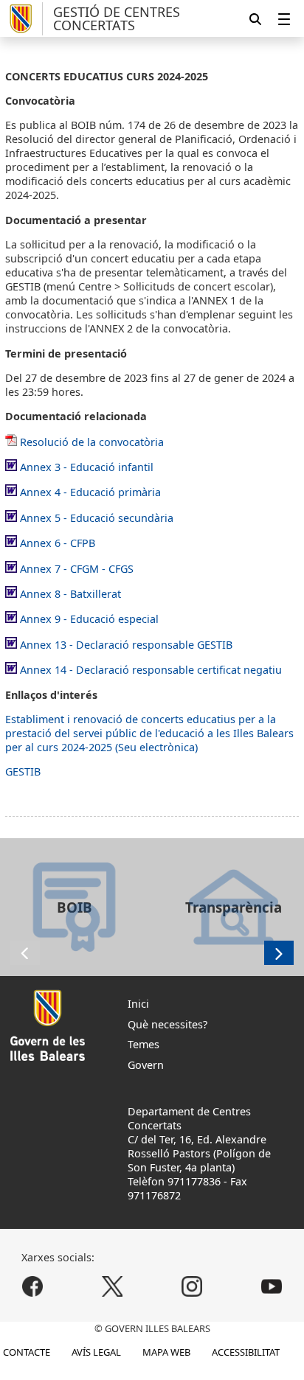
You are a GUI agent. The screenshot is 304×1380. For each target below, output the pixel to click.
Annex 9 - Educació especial (89, 619)
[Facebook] (32, 1286)
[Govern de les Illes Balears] (24, 18)
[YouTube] (271, 1286)
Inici (138, 1004)
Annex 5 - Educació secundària (96, 518)
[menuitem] (284, 19)
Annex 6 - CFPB (57, 543)
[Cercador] (255, 19)
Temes (143, 1044)
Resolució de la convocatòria (92, 442)
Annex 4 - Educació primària (90, 492)
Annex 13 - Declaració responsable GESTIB (126, 645)
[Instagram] (191, 1286)
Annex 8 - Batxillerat (70, 594)
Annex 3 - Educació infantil (86, 467)
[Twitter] (112, 1286)
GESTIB (23, 771)
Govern (146, 1065)
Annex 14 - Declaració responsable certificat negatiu (151, 670)
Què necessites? (167, 1024)
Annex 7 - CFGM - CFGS (77, 569)
